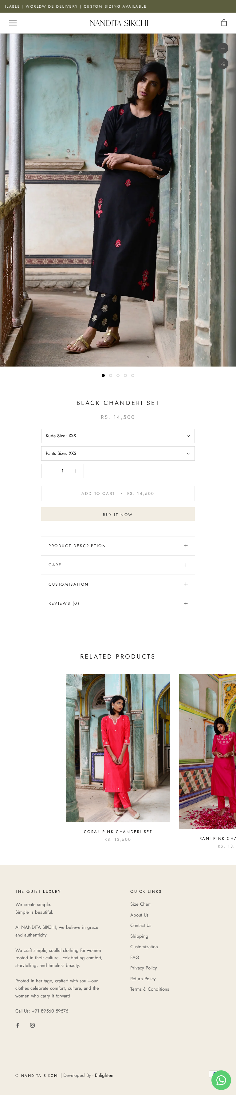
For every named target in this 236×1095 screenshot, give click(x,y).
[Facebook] (17, 1025)
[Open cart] (224, 22)
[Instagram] (32, 1025)
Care (55, 565)
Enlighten (104, 1075)
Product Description (77, 546)
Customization (144, 946)
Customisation (69, 584)
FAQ (134, 957)
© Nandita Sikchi (37, 1075)
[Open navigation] (13, 23)
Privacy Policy (143, 968)
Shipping (139, 936)
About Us (139, 915)
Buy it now (118, 515)
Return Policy (143, 978)
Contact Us (140, 925)
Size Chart (140, 904)
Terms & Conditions (149, 989)
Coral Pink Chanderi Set (118, 832)
